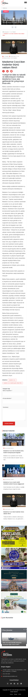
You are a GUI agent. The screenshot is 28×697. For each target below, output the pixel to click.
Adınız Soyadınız (7, 390)
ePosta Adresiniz (7, 398)
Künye (11, 694)
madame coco (12, 380)
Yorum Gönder (9, 423)
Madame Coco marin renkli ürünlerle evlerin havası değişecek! (13, 483)
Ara (25, 8)
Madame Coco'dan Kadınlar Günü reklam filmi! (13, 513)
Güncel (6, 11)
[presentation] (12, 27)
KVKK (19, 694)
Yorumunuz (5, 407)
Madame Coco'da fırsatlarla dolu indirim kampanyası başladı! (13, 451)
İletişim (15, 694)
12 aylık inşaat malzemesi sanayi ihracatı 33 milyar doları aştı (12, 21)
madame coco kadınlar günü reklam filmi (13, 383)
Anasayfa (6, 32)
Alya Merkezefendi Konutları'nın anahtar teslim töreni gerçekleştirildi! (14, 643)
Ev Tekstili (12, 32)
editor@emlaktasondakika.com (10, 676)
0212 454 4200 (6, 673)
